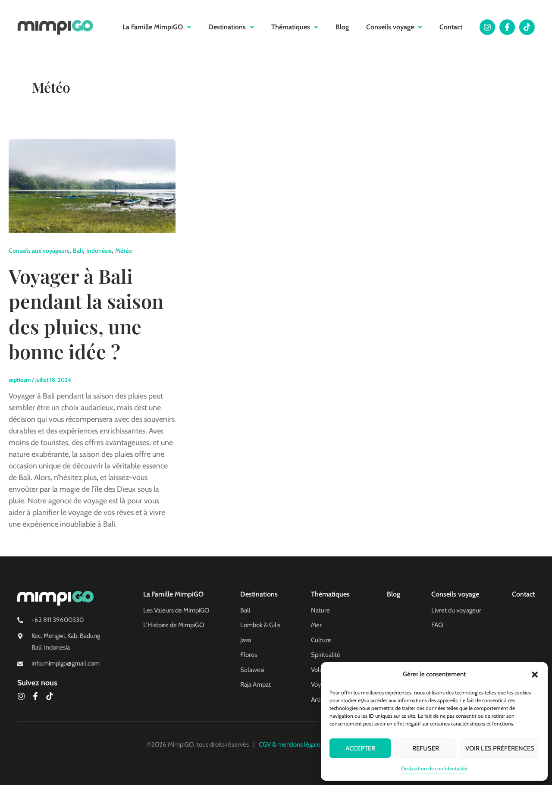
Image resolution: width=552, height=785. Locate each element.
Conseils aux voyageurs (39, 250)
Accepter (360, 748)
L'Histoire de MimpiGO (173, 625)
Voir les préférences (499, 748)
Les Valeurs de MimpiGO (176, 610)
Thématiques (290, 27)
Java (245, 640)
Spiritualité (325, 655)
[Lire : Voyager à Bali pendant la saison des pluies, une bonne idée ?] (92, 185)
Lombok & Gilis (260, 625)
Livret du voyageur (456, 610)
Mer (316, 625)
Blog (342, 27)
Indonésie (99, 250)
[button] (534, 674)
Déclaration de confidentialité (434, 768)
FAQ (437, 625)
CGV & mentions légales (291, 744)
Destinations (227, 27)
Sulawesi (252, 670)
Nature (320, 610)
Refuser (425, 748)
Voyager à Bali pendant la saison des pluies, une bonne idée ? (86, 313)
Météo (123, 250)
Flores (248, 655)
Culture (321, 640)
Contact (450, 27)
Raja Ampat (255, 684)
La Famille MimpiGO (152, 27)
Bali (78, 250)
